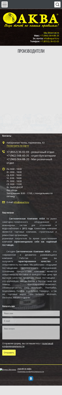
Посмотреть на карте (18, 145)
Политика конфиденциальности (30, 371)
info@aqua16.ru (21, 202)
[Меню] (5, 4)
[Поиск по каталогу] (57, 4)
